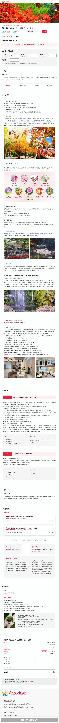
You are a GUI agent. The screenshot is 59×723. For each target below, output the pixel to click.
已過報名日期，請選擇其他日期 (29, 720)
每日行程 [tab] (23, 85)
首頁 (3, 25)
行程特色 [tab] (9, 85)
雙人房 (4, 54)
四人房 (22, 54)
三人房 (4, 59)
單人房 (41, 54)
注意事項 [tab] (51, 85)
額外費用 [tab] (37, 85)
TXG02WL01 (18, 36)
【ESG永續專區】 (27, 626)
